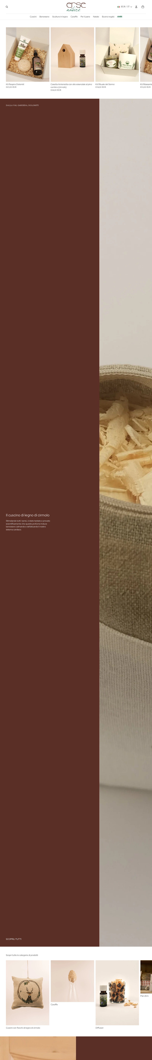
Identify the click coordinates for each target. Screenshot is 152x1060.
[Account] (136, 7)
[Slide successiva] (143, 994)
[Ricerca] (7, 7)
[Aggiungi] (45, 77)
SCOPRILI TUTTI (13, 939)
